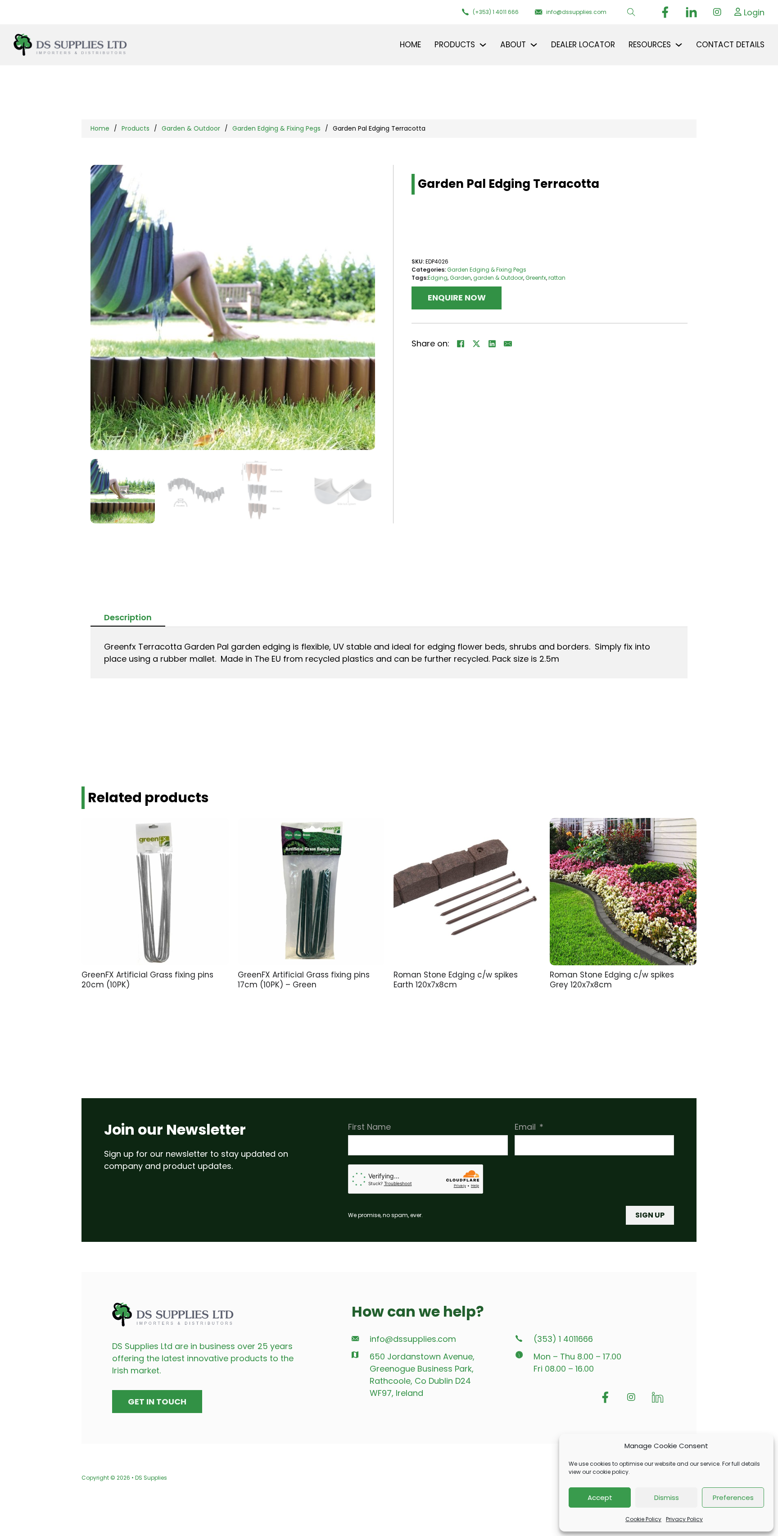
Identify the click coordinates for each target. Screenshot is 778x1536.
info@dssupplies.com (413, 1339)
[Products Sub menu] (483, 45)
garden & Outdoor (498, 278)
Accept (600, 1497)
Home (410, 44)
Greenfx (535, 278)
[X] (476, 343)
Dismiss (666, 1497)
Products (135, 128)
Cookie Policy (643, 1519)
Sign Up (650, 1215)
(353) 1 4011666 (563, 1339)
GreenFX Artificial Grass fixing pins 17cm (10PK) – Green (304, 980)
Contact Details (730, 44)
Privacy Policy (684, 1519)
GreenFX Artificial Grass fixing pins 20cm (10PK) (147, 980)
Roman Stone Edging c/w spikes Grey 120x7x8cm (612, 980)
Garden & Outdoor (191, 128)
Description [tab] (128, 617)
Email (525, 1126)
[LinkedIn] (492, 343)
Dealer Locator (583, 44)
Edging (438, 278)
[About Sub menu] (534, 45)
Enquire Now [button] (457, 297)
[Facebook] (460, 343)
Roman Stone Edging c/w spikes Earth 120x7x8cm (456, 980)
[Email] (508, 343)
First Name (369, 1126)
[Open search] (631, 12)
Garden (460, 278)
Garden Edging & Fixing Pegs (276, 128)
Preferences (733, 1497)
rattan (556, 278)
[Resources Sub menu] (679, 45)
